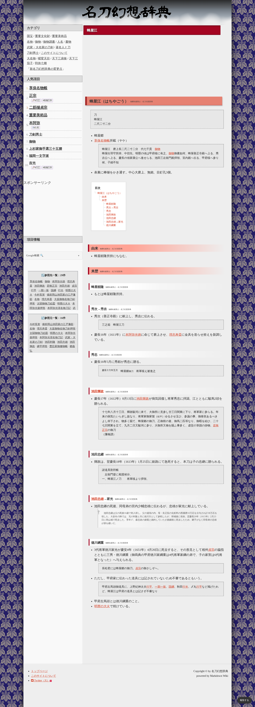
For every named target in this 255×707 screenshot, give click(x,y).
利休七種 (41, 63)
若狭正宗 (52, 285)
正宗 (32, 95)
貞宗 (74, 285)
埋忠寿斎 (47, 299)
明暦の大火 (63, 303)
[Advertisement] (53, 210)
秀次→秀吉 (112, 207)
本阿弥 (34, 123)
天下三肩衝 (59, 58)
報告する (244, 700)
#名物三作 (47, 100)
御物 (38, 41)
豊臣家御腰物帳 (58, 346)
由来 (104, 196)
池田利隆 (50, 342)
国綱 (53, 290)
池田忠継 (111, 218)
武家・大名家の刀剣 (40, 47)
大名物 (31, 58)
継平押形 (42, 346)
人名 (60, 41)
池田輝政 (39, 285)
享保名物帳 (38, 88)
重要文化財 (42, 36)
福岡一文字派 (39, 156)
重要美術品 (59, 36)
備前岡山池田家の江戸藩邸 (57, 324)
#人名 (36, 127)
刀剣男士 (33, 53)
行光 (60, 290)
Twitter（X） (41, 680)
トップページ (39, 671)
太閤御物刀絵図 (46, 303)
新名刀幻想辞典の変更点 (46, 69)
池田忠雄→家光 (114, 221)
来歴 (104, 200)
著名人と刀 (63, 47)
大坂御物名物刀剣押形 (62, 328)
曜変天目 (44, 58)
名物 (30, 41)
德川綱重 (111, 225)
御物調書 (49, 41)
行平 (33, 290)
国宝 (30, 36)
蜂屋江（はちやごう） (109, 193)
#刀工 (37, 100)
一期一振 (43, 290)
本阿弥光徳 (58, 281)
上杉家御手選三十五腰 (45, 148)
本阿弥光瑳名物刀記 (59, 308)
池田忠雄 (64, 285)
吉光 (32, 163)
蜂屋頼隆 (111, 204)
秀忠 (108, 211)
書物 (68, 41)
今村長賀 (39, 294)
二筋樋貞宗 (38, 107)
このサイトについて (54, 53)
